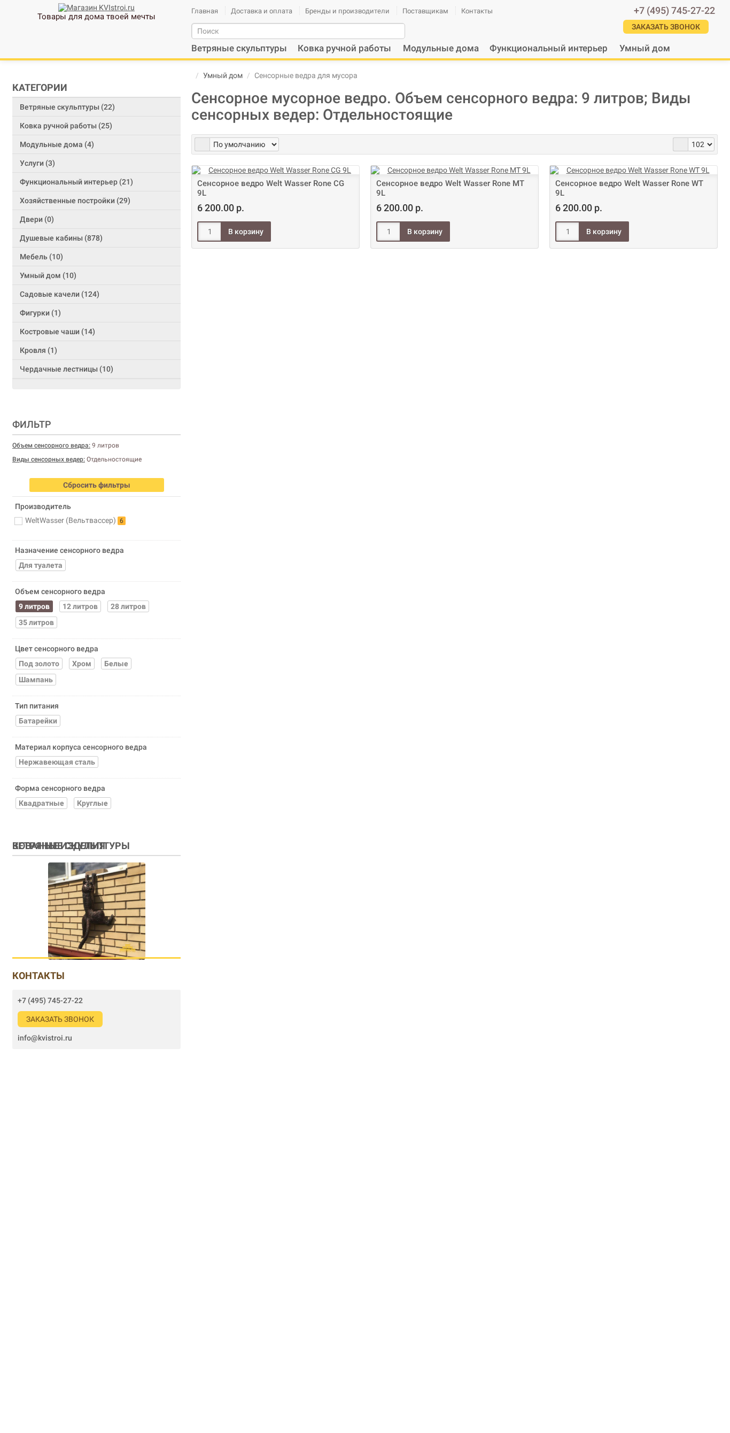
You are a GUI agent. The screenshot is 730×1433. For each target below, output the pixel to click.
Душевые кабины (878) (61, 238)
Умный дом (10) (48, 275)
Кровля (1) (38, 350)
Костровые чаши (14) (57, 331)
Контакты (477, 11)
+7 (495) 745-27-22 (50, 1000)
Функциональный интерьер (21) (76, 182)
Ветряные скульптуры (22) (67, 107)
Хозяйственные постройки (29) (75, 200)
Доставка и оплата (261, 11)
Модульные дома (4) (57, 144)
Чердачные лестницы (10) (66, 369)
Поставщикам (425, 11)
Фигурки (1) (40, 313)
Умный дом (644, 48)
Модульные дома (441, 48)
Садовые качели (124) (59, 294)
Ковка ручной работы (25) (66, 125)
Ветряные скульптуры (239, 48)
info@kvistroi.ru (45, 1038)
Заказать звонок (60, 1019)
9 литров (65, 445)
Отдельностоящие (77, 459)
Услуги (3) (37, 163)
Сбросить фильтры (96, 485)
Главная (204, 11)
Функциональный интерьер (549, 48)
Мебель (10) (41, 256)
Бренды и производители (347, 11)
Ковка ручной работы (344, 48)
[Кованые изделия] (96, 910)
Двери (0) (37, 219)
